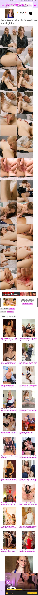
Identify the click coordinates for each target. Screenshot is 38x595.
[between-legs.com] (19, 5)
